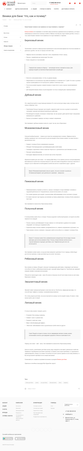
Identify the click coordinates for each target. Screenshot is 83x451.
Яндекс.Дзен (50, 429)
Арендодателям (20, 410)
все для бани (44, 382)
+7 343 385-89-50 (70, 411)
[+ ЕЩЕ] (78, 9)
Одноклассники (45, 429)
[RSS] (76, 25)
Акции (4, 406)
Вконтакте (33, 429)
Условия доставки (38, 408)
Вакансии (18, 408)
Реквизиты (18, 412)
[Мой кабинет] (65, 4)
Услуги (4, 409)
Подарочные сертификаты (40, 416)
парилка (66, 382)
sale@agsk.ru (68, 414)
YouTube (41, 429)
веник (37, 382)
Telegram (37, 429)
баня (60, 382)
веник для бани (29, 382)
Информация (37, 402)
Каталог (5, 402)
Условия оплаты (37, 406)
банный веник (53, 382)
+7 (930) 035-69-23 (54, 3)
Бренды (4, 412)
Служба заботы (7, 415)
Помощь (53, 402)
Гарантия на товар (38, 410)
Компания (19, 402)
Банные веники (29, 31)
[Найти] (44, 3)
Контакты (18, 406)
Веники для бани (62, 359)
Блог (52, 406)
